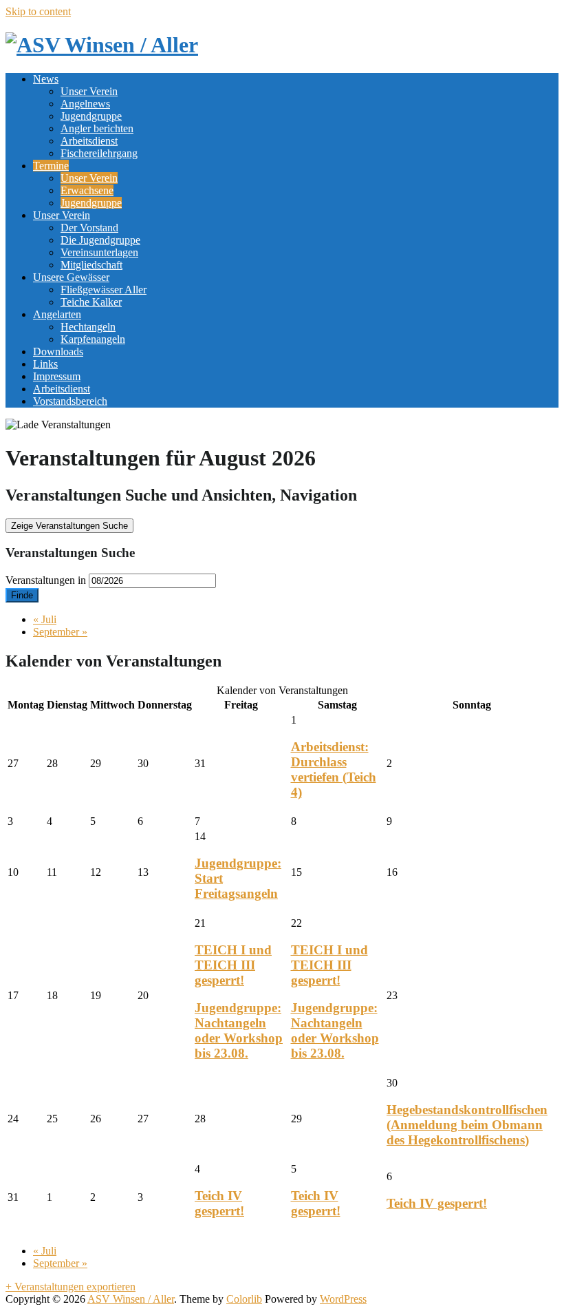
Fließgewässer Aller (104, 289)
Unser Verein (89, 91)
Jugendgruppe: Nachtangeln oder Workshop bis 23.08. (239, 1030)
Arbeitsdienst (89, 141)
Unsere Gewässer (71, 277)
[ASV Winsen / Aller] (102, 44)
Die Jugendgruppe (100, 240)
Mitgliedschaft (91, 265)
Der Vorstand (89, 227)
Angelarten (57, 314)
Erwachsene (87, 190)
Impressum (56, 376)
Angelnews (85, 103)
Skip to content (38, 11)
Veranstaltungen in (46, 580)
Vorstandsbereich (70, 401)
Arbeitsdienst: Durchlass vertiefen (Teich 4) (333, 769)
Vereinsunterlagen (99, 252)
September (60, 632)
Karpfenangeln (93, 339)
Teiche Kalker (91, 302)
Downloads (58, 351)
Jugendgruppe (91, 116)
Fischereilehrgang (99, 153)
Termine (51, 165)
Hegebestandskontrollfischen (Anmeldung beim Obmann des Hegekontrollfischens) (467, 1124)
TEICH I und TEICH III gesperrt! (233, 965)
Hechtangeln (88, 327)
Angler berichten (97, 128)
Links (45, 364)
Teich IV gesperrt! (219, 1203)
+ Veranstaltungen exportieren (70, 1286)
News (45, 79)
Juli (44, 619)
